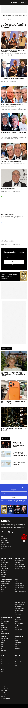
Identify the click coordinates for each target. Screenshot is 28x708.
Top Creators (18, 612)
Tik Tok (2, 589)
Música (16, 646)
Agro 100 (17, 581)
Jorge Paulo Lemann (19, 564)
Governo (17, 683)
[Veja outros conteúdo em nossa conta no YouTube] (12, 532)
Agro (4, 15)
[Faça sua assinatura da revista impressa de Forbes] (4, 509)
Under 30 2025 (18, 614)
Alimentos (17, 663)
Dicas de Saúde (18, 629)
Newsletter (3, 548)
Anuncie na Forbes (5, 542)
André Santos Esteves (20, 574)
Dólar (2, 631)
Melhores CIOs (18, 597)
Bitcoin (2, 619)
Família (16, 625)
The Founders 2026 (19, 610)
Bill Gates (3, 576)
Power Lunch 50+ (4, 681)
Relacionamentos (19, 623)
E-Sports (3, 640)
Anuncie (23, 2)
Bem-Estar (18, 617)
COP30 (16, 665)
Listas (16, 15)
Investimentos (4, 623)
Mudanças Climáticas (20, 661)
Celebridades (18, 642)
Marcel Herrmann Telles (20, 566)
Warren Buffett (4, 570)
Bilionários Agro (18, 583)
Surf (2, 646)
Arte (2, 667)
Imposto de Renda (5, 633)
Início (2, 19)
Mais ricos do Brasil (20, 558)
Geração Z (17, 621)
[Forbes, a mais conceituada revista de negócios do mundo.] (14, 521)
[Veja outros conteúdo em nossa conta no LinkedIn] (15, 532)
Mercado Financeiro (5, 621)
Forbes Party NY (4, 684)
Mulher (25, 15)
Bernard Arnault (4, 568)
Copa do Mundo (4, 638)
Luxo (2, 665)
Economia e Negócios (6, 617)
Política (17, 675)
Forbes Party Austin (5, 686)
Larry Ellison (3, 566)
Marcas (2, 669)
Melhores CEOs (18, 595)
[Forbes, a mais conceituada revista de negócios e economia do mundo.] (14, 2)
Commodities (4, 627)
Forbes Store (4, 538)
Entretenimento (19, 636)
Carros (2, 671)
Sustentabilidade (19, 659)
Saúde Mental (18, 619)
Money (20, 15)
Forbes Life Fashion (5, 683)
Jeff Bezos (3, 564)
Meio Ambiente (19, 655)
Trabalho (17, 627)
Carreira (8, 15)
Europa (16, 684)
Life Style (3, 655)
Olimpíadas (3, 650)
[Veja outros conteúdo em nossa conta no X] (5, 532)
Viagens (2, 659)
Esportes (3, 636)
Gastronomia (4, 661)
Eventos (17, 644)
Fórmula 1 (3, 642)
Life (13, 15)
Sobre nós (3, 536)
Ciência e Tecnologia (6, 579)
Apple (2, 591)
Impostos (3, 625)
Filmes (16, 640)
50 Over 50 (17, 589)
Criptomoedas (4, 629)
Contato (3, 544)
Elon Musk (3, 560)
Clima (16, 657)
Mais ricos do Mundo (6, 558)
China (16, 681)
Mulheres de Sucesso (19, 608)
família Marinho (10, 19)
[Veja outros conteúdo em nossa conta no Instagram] (9, 532)
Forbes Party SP (4, 688)
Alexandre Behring (19, 572)
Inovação (3, 585)
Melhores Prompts (5, 583)
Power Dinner (4, 677)
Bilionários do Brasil (19, 585)
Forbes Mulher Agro (5, 698)
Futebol (2, 644)
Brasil (16, 679)
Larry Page (3, 572)
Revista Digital (4, 540)
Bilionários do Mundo (19, 587)
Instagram (3, 587)
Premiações (17, 648)
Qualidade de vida (5, 663)
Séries (16, 638)
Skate (2, 648)
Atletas (2, 652)
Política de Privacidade (22, 500)
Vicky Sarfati (18, 562)
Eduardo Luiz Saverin (19, 560)
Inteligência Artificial (5, 581)
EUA (16, 677)
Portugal (3, 657)
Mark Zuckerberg (4, 562)
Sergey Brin (3, 574)
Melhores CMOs (18, 599)
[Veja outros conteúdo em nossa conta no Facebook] (2, 532)
